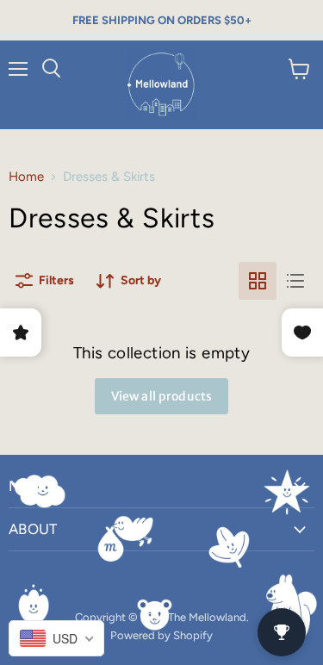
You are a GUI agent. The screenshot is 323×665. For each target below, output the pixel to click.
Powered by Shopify (161, 635)
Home (26, 177)
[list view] (295, 281)
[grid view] (257, 281)
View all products (161, 396)
